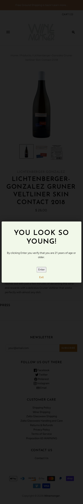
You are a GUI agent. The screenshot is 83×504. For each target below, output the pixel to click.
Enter (41, 269)
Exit (41, 277)
